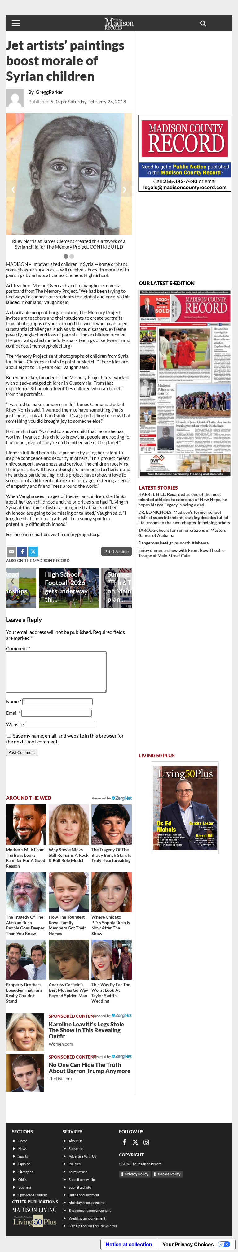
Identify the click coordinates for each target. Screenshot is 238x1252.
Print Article (116, 551)
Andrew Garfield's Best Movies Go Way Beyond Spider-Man (68, 990)
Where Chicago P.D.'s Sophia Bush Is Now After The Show (110, 925)
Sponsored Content (32, 1195)
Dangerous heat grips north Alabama (173, 542)
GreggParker (49, 92)
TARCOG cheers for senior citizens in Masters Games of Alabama (182, 532)
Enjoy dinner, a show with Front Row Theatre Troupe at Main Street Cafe (181, 553)
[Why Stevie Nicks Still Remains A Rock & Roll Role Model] (69, 824)
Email (13, 713)
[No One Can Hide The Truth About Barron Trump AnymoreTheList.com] (25, 1073)
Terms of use (78, 1172)
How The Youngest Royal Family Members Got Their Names (67, 925)
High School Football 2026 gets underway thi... (66, 586)
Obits (22, 1179)
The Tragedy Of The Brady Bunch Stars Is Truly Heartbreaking (111, 855)
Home (22, 1141)
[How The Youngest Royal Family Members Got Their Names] (69, 892)
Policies (75, 1164)
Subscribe (76, 1148)
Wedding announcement (87, 1218)
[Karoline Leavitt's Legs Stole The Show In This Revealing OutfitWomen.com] (25, 1032)
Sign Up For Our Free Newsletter (93, 1226)
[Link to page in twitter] (33, 552)
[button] (203, 23)
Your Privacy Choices (188, 1244)
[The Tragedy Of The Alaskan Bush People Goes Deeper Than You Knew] (26, 892)
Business (25, 1187)
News (22, 1148)
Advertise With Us (82, 1156)
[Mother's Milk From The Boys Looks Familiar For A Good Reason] (26, 824)
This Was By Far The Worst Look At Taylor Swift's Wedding (110, 992)
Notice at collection (129, 1244)
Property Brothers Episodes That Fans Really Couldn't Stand (24, 992)
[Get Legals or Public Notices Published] (184, 190)
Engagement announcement (90, 1210)
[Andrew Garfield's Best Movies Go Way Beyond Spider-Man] (69, 960)
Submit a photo (80, 1187)
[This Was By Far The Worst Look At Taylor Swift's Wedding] (111, 960)
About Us (75, 1141)
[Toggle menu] (16, 23)
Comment (18, 648)
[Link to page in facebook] (22, 552)
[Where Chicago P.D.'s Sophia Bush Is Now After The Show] (111, 892)
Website (15, 724)
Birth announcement (84, 1195)
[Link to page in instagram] (146, 1142)
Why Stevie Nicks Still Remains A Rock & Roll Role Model (69, 855)
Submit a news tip (82, 1179)
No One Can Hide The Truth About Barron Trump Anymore (89, 1071)
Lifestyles (25, 1172)
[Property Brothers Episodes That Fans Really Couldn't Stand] (26, 960)
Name (13, 701)
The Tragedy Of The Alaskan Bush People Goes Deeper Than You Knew (25, 925)
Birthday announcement (87, 1203)
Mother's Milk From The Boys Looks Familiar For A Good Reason (25, 858)
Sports (23, 1156)
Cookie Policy (169, 1174)
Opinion (24, 1164)
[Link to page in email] (11, 552)
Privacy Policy (136, 1174)
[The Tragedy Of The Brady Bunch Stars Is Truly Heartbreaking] (111, 824)
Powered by (102, 1015)
